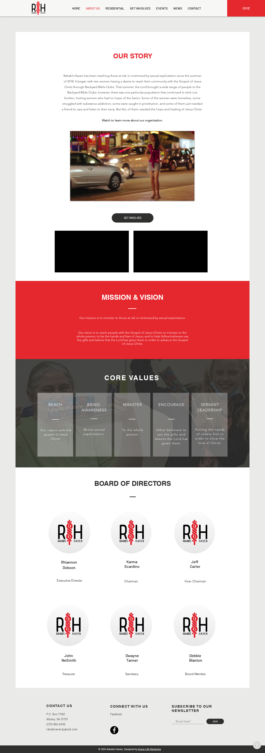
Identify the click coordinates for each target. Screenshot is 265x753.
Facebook (116, 714)
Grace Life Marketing (149, 749)
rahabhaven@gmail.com (62, 729)
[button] (189, 196)
